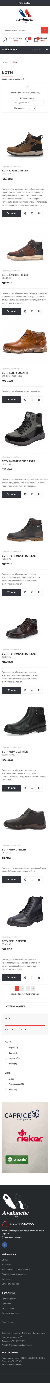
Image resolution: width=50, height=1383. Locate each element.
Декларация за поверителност (16, 1269)
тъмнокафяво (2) (16, 1084)
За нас (5, 1260)
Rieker (18, 166)
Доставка (6, 1265)
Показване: (19, 108)
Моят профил (8, 1308)
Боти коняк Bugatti (15, 372)
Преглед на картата (14, 1238)
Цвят (7, 1073)
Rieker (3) (13, 1064)
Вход (16, 41)
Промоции (6, 1303)
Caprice (19, 747)
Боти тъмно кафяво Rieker (19, 555)
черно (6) (13, 1090)
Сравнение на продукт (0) (13, 79)
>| (33, 988)
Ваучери (6, 1279)
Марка (8, 1042)
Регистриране (15, 38)
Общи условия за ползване (14, 1274)
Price (8, 1019)
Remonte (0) (14, 1058)
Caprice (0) (13, 1053)
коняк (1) (12, 1079)
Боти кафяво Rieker (15, 170)
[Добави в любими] (32, 213)
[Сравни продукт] (25, 213)
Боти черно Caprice (15, 751)
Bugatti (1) (13, 1048)
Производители (9, 1299)
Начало (5, 62)
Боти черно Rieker (14, 849)
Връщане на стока (10, 1313)
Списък (27, 87)
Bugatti (19, 369)
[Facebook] (4, 1245)
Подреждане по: (27, 98)
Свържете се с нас (10, 1284)
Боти (15, 62)
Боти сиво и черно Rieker (18, 461)
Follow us (35, 50)
